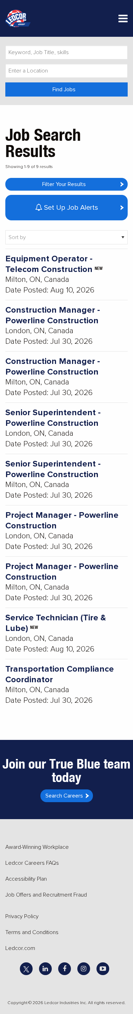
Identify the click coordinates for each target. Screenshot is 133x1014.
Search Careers (64, 795)
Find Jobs (64, 89)
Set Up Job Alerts (70, 207)
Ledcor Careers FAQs (32, 863)
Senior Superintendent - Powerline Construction (53, 417)
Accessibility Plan (26, 878)
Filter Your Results (64, 184)
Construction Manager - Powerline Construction (52, 315)
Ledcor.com (20, 948)
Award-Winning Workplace (37, 847)
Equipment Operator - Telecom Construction (49, 264)
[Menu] (123, 20)
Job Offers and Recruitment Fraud (46, 894)
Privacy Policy (22, 916)
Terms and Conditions (32, 932)
